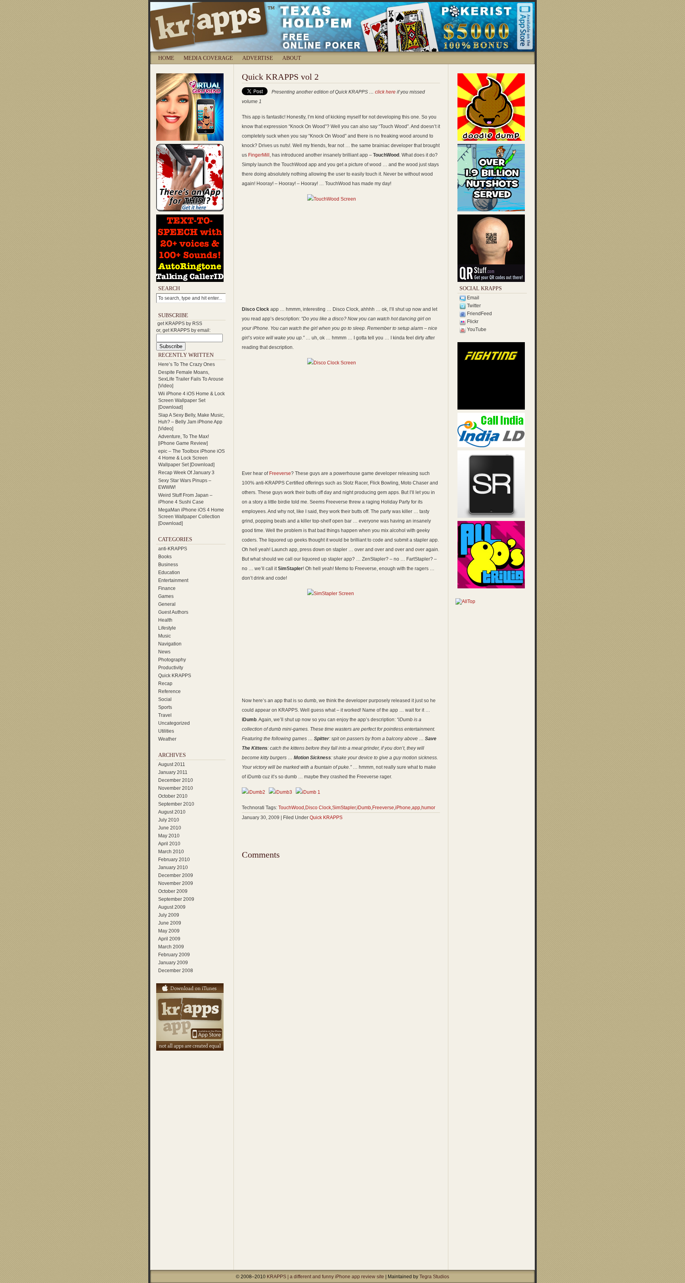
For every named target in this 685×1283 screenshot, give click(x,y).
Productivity (170, 667)
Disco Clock (318, 807)
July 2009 (168, 915)
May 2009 (169, 931)
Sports (165, 707)
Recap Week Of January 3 (186, 472)
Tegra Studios (434, 1276)
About (291, 58)
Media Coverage (208, 58)
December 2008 (175, 970)
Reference (169, 691)
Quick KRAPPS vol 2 (280, 77)
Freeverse (280, 473)
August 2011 (171, 764)
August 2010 (172, 812)
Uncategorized (174, 723)
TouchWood (291, 807)
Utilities (166, 731)
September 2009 (176, 899)
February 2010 (174, 859)
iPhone (403, 807)
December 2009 (175, 875)
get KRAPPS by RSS (179, 323)
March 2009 (171, 947)
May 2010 (169, 836)
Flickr (472, 321)
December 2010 (175, 780)
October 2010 (173, 796)
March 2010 (171, 851)
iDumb (364, 807)
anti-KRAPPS (172, 548)
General (167, 604)
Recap (165, 683)
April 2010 (169, 843)
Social (165, 699)
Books (165, 556)
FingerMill (259, 155)
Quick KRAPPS (174, 675)
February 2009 (174, 954)
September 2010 (176, 804)
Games (166, 596)
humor (428, 807)
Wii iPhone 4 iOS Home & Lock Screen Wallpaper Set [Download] (191, 400)
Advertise (257, 58)
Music (164, 636)
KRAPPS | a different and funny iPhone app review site (326, 1276)
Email (472, 298)
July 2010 (168, 820)
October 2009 (173, 891)
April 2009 (169, 939)
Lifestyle (167, 628)
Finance (167, 588)
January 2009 (173, 962)
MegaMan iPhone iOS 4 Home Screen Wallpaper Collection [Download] (191, 516)
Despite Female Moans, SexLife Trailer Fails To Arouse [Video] (191, 379)
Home (166, 58)
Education (169, 572)
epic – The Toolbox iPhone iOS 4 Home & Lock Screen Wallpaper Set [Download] (191, 457)
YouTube (476, 329)
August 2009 (172, 907)
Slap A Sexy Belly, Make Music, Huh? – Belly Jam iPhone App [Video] (191, 421)
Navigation (170, 644)
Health (165, 620)
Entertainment (173, 580)
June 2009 (169, 923)
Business (168, 564)
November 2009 (175, 883)
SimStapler (344, 807)
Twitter (473, 305)
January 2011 (173, 772)
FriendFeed (479, 313)
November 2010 (175, 788)
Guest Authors (173, 612)
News (164, 652)
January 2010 (173, 867)
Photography (172, 660)
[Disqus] (341, 960)
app (416, 807)
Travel (165, 715)
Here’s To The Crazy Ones (186, 364)
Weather (167, 739)
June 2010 (169, 828)
